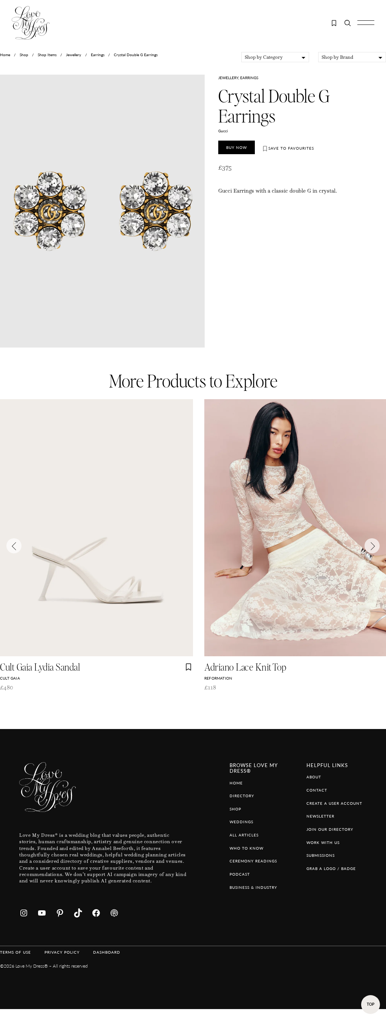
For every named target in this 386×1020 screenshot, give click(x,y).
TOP (370, 1004)
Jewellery (73, 54)
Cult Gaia (10, 678)
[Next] (372, 546)
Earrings (97, 54)
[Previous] (14, 546)
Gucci (223, 130)
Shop (24, 54)
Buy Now (236, 147)
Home (5, 54)
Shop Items (47, 54)
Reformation (218, 678)
